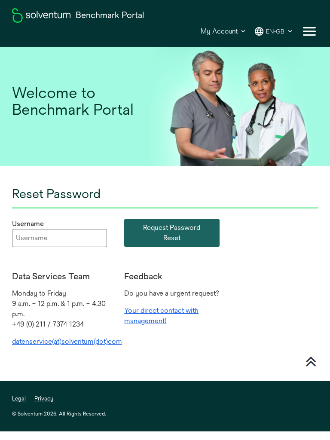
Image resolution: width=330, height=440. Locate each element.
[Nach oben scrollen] (310, 361)
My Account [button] (219, 31)
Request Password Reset (171, 232)
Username (28, 224)
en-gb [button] (275, 31)
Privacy (43, 398)
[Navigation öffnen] (309, 31)
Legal (19, 398)
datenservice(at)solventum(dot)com (67, 341)
